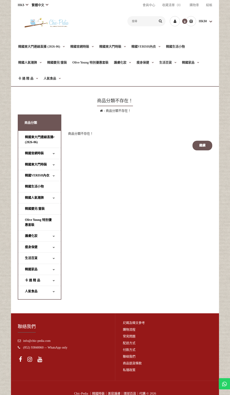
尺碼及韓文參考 (134, 323)
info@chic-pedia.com (37, 340)
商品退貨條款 (132, 363)
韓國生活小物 (34, 186)
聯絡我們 (129, 356)
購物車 (194, 5)
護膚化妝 (31, 235)
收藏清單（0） (172, 5)
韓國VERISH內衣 (37, 175)
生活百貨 (31, 258)
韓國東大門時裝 (36, 164)
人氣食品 (31, 291)
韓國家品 (31, 269)
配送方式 (129, 343)
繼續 (202, 145)
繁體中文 (38, 5)
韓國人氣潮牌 (34, 197)
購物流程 (129, 329)
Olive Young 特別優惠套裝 (38, 222)
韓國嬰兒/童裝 (35, 208)
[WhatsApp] (224, 383)
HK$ (21, 5)
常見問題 (129, 336)
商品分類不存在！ (118, 110)
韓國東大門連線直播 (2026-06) (39, 139)
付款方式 (129, 349)
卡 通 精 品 (32, 280)
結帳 (209, 5)
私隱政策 (129, 370)
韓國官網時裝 (34, 153)
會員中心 (149, 5)
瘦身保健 (31, 247)
